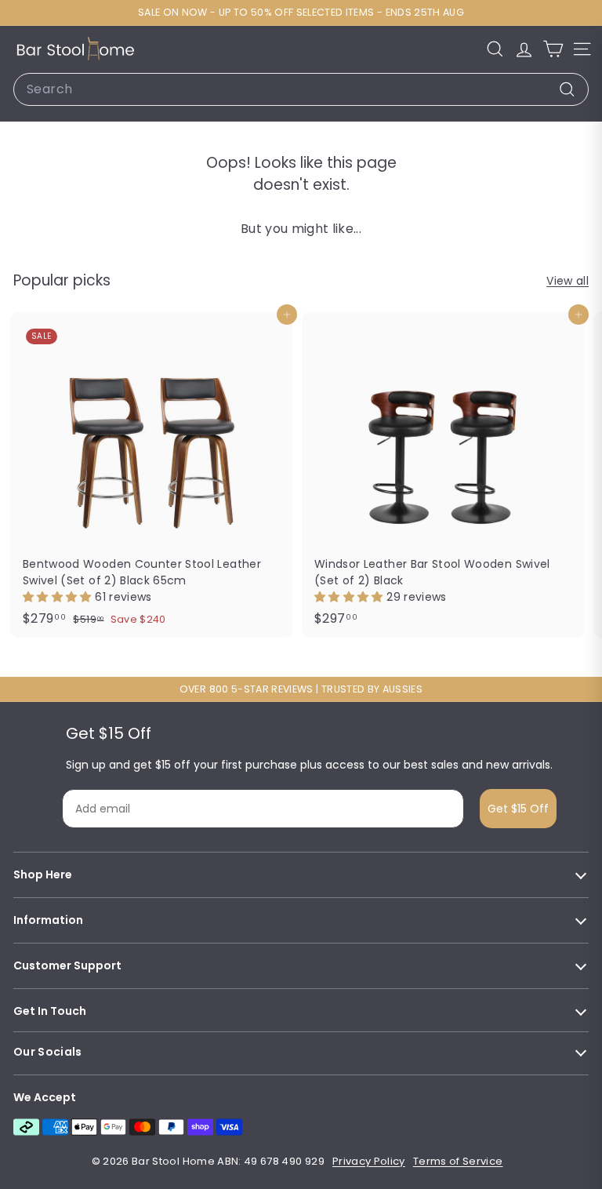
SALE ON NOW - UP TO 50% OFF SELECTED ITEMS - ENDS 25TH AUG (301, 12)
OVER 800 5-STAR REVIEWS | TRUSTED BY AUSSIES (301, 689)
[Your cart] (553, 49)
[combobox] (301, 89)
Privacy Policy (368, 1161)
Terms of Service (458, 1161)
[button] (59, 597)
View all (567, 281)
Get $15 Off (518, 808)
